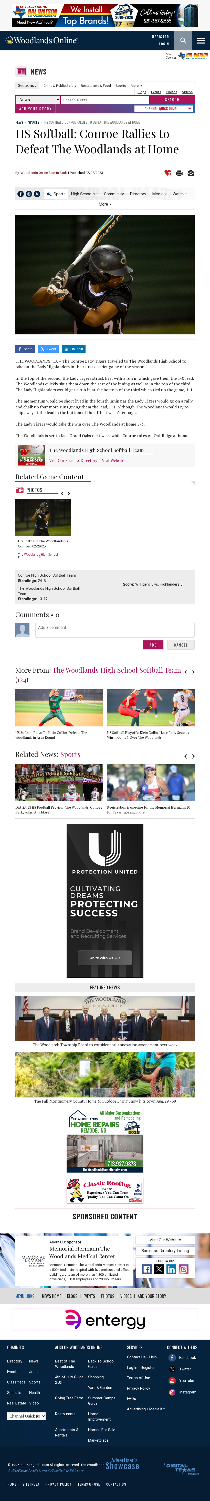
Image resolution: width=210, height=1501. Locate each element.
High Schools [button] (83, 194)
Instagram (187, 1392)
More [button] (103, 204)
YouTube (186, 1380)
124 (21, 679)
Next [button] (68, 493)
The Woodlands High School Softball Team (96, 450)
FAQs (131, 1398)
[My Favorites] (168, 173)
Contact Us (116, 1484)
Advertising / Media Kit (146, 1409)
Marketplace (98, 1440)
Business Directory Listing (165, 1250)
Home (12, 1484)
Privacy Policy (138, 1388)
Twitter (185, 1369)
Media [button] (157, 194)
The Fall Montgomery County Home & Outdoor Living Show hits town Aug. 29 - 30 (105, 1101)
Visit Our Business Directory (73, 460)
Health (34, 1392)
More (135, 86)
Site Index (31, 1484)
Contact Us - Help (142, 1357)
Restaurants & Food (96, 86)
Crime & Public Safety (60, 86)
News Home (51, 1296)
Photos (171, 92)
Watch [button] (178, 194)
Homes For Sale (101, 1430)
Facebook (187, 1357)
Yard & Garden (100, 1387)
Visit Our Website (165, 1240)
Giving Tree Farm (69, 1398)
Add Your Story (35, 108)
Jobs (33, 1371)
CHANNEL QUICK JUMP (161, 108)
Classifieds (16, 1382)
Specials (14, 1392)
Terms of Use (138, 1378)
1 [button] (18, 557)
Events (156, 92)
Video (34, 1403)
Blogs (142, 92)
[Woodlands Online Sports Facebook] (20, 194)
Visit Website (113, 460)
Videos (187, 92)
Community (114, 194)
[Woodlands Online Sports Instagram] (29, 194)
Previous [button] (62, 493)
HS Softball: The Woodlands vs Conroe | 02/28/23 (43, 543)
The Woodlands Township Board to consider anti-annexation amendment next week (105, 1044)
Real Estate (16, 1403)
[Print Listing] (179, 173)
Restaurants (65, 1414)
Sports (121, 86)
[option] (45, 529)
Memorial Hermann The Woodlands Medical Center (82, 1252)
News (38, 71)
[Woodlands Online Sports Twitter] (37, 194)
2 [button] (40, 557)
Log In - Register (141, 1367)
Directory (138, 194)
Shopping (96, 1377)
